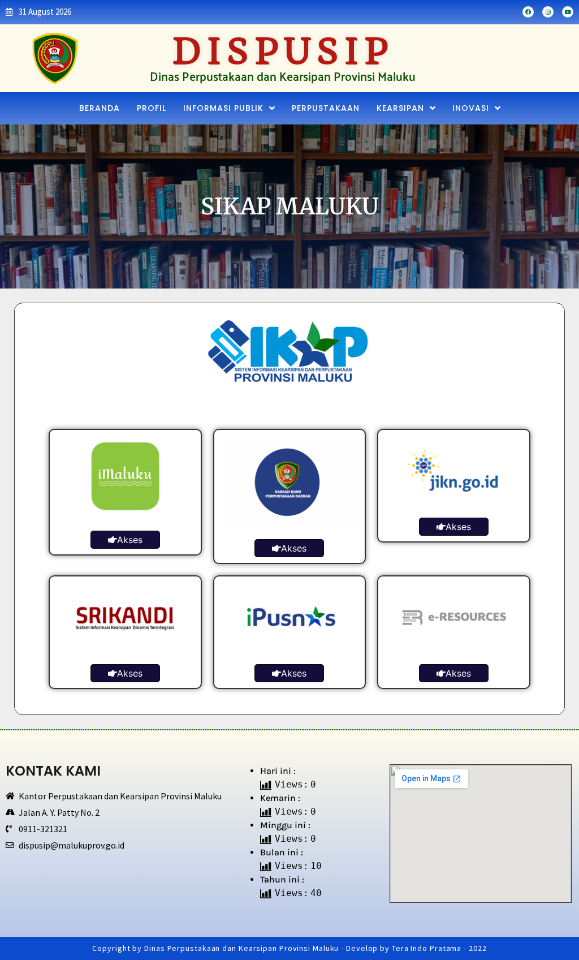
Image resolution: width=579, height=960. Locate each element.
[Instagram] (548, 12)
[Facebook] (528, 12)
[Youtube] (567, 12)
